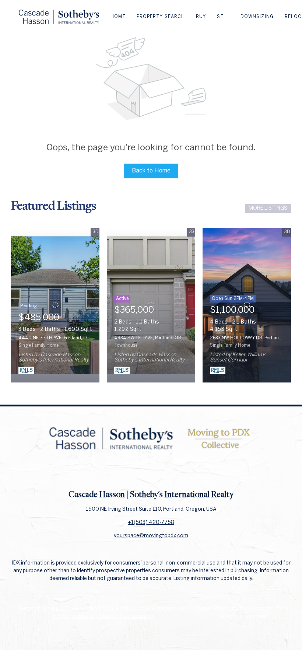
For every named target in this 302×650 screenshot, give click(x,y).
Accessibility (138, 616)
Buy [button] (201, 17)
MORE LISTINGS (268, 208)
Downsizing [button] (257, 17)
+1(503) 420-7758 (151, 522)
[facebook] (136, 472)
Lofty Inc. (237, 609)
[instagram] (165, 472)
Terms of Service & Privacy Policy (58, 609)
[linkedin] (151, 472)
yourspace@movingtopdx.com (151, 536)
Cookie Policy (118, 609)
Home (117, 17)
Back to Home (151, 171)
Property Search (161, 17)
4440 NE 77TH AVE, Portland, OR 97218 (61, 338)
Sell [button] (223, 17)
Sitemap (108, 616)
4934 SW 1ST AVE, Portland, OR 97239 (155, 338)
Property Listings (73, 616)
